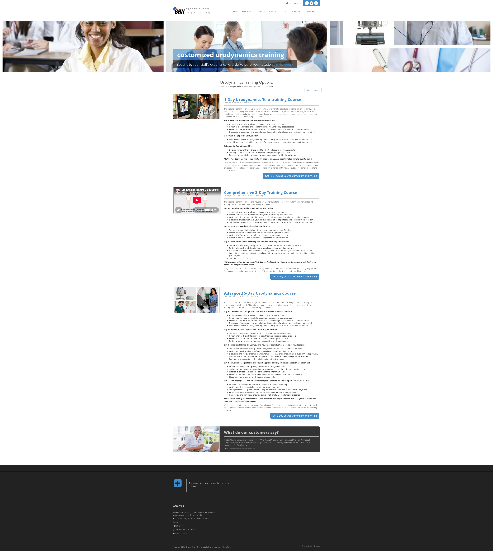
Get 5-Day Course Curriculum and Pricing (295, 415)
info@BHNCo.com (182, 533)
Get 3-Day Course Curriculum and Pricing (295, 276)
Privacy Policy (226, 547)
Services (259, 11)
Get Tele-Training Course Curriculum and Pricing (291, 175)
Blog (284, 11)
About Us (246, 11)
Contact (311, 11)
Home (234, 11)
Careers (273, 11)
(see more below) (283, 64)
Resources (296, 11)
